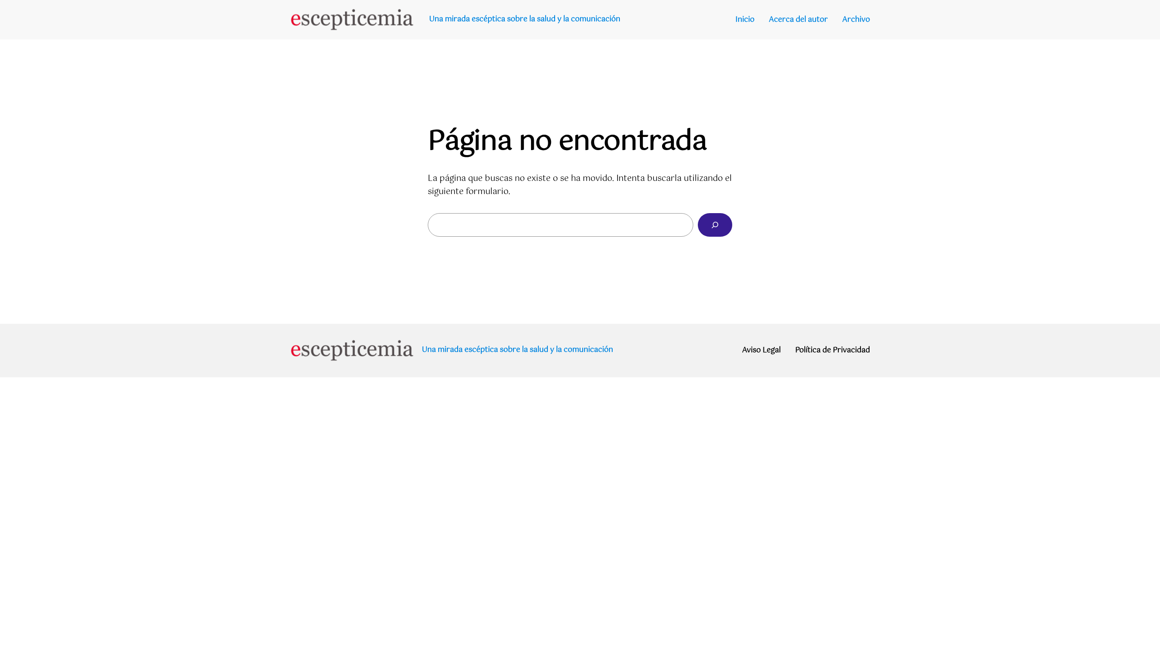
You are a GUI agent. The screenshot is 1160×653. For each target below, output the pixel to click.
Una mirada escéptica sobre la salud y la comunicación (524, 19)
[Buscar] (715, 225)
